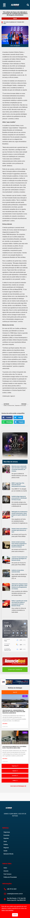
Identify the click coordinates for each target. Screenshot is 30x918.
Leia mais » (5, 723)
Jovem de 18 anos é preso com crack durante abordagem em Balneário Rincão (19, 558)
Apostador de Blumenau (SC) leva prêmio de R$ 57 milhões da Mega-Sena (14, 747)
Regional (6, 847)
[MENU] (4, 4)
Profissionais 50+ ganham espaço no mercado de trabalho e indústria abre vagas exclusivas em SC (13, 712)
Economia (6, 835)
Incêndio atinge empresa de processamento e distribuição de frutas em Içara (19, 498)
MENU (4, 6)
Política (6, 844)
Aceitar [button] (15, 914)
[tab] (15, 692)
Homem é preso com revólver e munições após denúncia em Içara (19, 530)
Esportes (6, 838)
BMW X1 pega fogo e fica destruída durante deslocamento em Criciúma (19, 484)
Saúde (5, 851)
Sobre (5, 868)
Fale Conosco (7, 874)
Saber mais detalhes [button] (7, 910)
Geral (15, 18)
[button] (28, 5)
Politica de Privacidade (10, 877)
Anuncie (6, 871)
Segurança (7, 832)
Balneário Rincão (8, 854)
